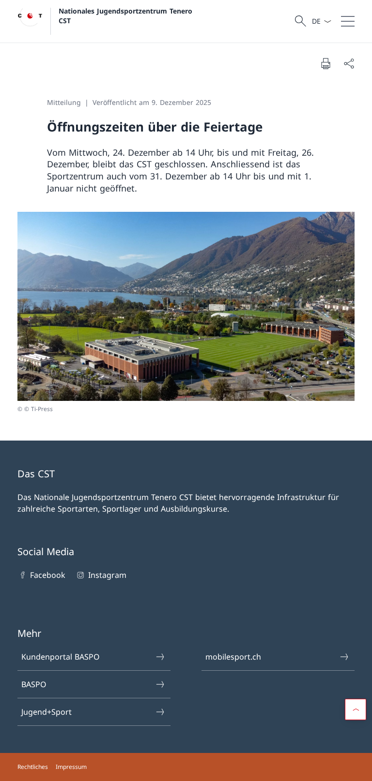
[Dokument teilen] (348, 63)
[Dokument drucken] (325, 63)
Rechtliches (32, 767)
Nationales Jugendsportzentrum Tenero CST (127, 15)
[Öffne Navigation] (347, 21)
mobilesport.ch (233, 656)
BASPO (33, 684)
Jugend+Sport (46, 712)
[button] (355, 709)
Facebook (47, 575)
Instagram (107, 575)
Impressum (71, 767)
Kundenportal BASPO (60, 656)
